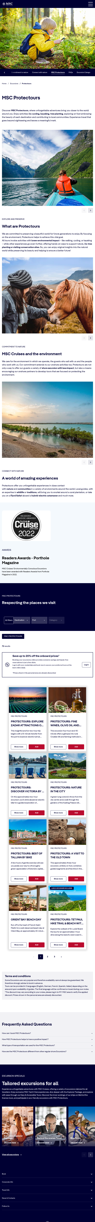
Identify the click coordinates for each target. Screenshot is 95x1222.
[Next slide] (90, 210)
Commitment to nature (19, 72)
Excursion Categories (85, 72)
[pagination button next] (61, 956)
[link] (10, 1142)
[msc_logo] (7, 4)
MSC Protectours (58, 72)
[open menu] (90, 4)
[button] (22, 620)
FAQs (71, 72)
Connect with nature (39, 72)
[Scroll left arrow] (4, 72)
